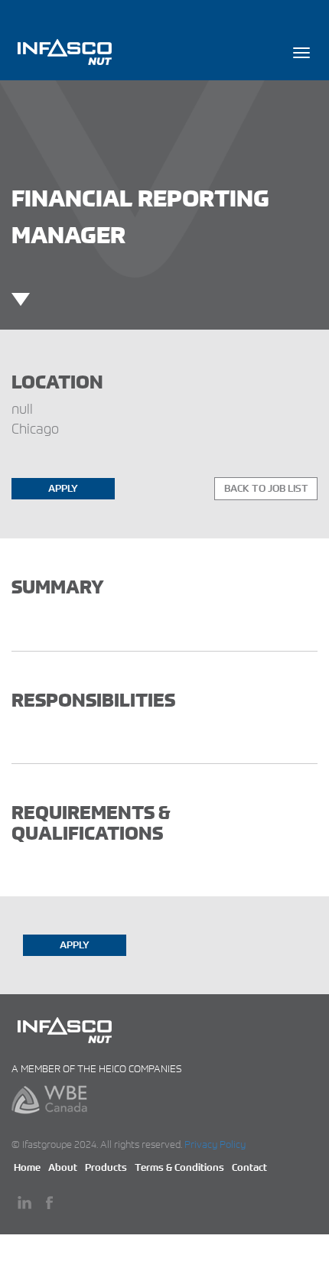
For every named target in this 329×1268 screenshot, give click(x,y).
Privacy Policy (215, 1144)
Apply (63, 488)
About (62, 1167)
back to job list (266, 488)
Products (106, 1167)
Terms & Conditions (179, 1167)
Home (27, 1167)
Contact (249, 1167)
